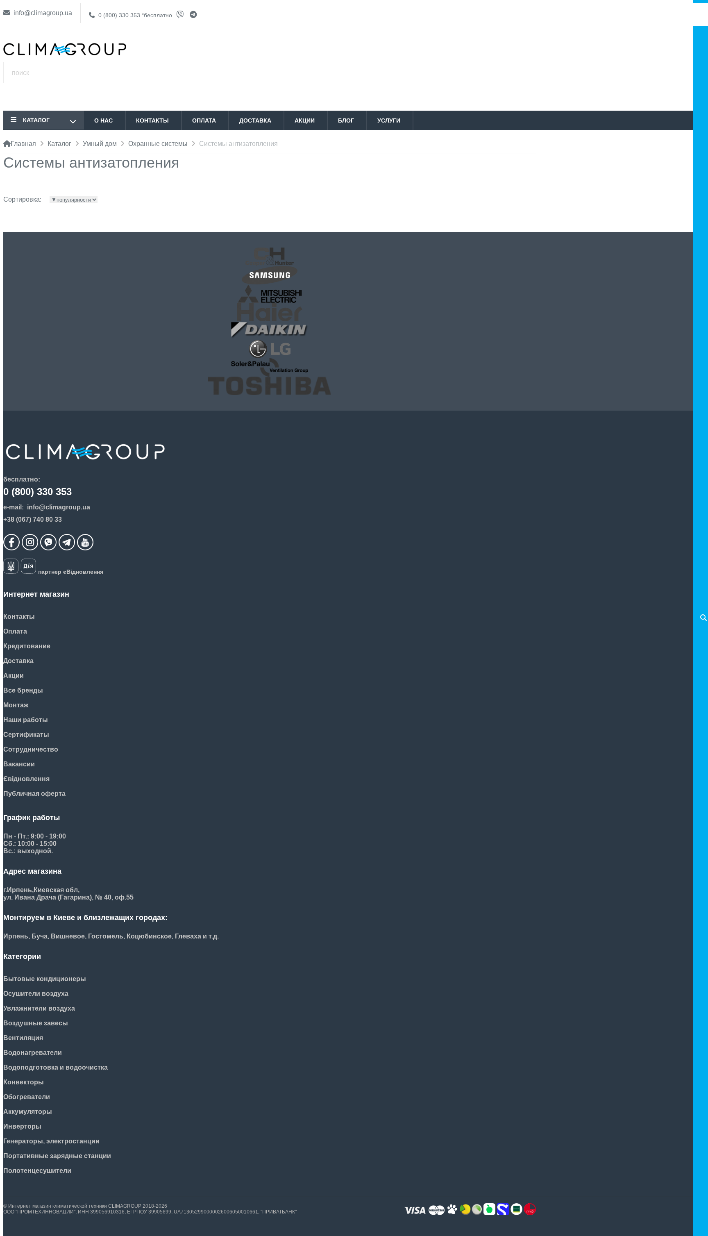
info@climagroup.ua (42, 12)
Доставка (255, 120)
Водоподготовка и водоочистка (55, 1067)
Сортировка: (22, 199)
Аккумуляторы (27, 1111)
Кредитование (26, 646)
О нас (103, 120)
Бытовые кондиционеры (44, 978)
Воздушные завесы (35, 1023)
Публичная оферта (34, 793)
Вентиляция (23, 1037)
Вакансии (19, 764)
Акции (305, 120)
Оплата (204, 120)
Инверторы (22, 1126)
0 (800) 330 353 (134, 15)
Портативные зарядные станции (57, 1155)
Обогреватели (26, 1096)
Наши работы (25, 719)
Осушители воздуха (35, 993)
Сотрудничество (30, 749)
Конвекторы (23, 1082)
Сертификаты (26, 734)
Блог (346, 120)
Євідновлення (26, 778)
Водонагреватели (32, 1052)
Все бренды (23, 690)
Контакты (152, 120)
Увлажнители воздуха (39, 1008)
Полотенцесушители (37, 1170)
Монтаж (15, 705)
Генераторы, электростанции (51, 1141)
